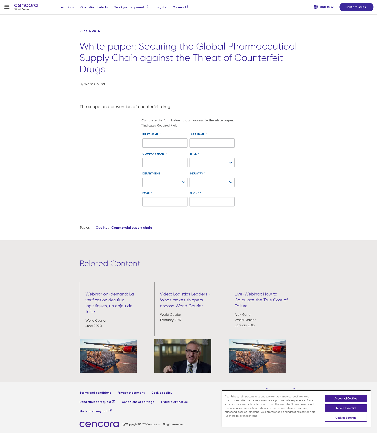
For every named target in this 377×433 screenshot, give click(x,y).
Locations (66, 7)
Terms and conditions (95, 392)
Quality (101, 227)
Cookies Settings (346, 417)
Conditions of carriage (138, 402)
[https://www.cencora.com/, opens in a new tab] (103, 424)
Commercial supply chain (131, 227)
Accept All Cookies (346, 398)
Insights (160, 7)
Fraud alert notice (174, 402)
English (324, 7)
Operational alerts (94, 7)
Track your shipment (129, 7)
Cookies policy (161, 392)
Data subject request (95, 402)
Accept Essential (346, 408)
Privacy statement (131, 392)
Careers (178, 7)
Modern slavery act (94, 411)
